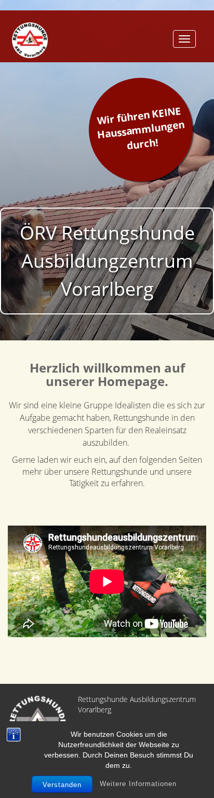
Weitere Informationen (138, 784)
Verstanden (62, 785)
